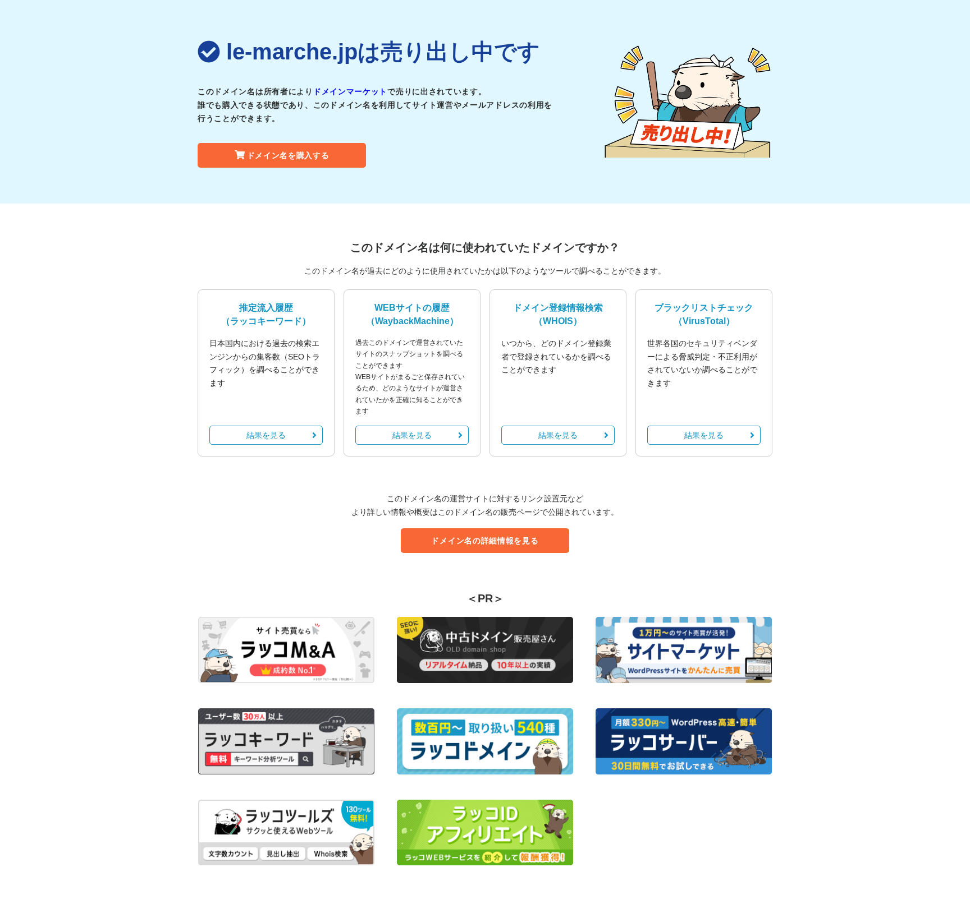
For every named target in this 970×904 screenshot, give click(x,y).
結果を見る (266, 435)
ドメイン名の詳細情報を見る (484, 540)
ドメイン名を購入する (288, 155)
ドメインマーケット (350, 91)
